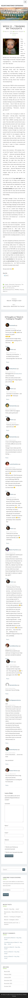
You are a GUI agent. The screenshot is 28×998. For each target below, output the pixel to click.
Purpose (22, 289)
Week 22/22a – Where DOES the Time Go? (14, 305)
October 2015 (7, 986)
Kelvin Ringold (19, 31)
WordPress (19, 994)
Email (6, 832)
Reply (6, 346)
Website (7, 840)
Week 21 (5, 291)
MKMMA (17, 289)
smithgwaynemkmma (15, 700)
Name (7, 825)
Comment (7, 803)
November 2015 (8, 983)
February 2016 (7, 974)
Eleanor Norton (13, 770)
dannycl (6, 947)
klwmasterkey (13, 406)
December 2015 (8, 980)
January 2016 (7, 977)
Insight (6, 284)
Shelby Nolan (12, 368)
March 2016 (7, 971)
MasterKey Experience (15, 284)
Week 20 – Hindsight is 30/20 (11, 919)
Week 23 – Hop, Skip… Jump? (11, 909)
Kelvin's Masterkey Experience (12, 6)
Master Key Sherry (14, 549)
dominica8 (12, 325)
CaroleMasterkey (13, 646)
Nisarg (14, 996)
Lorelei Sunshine (13, 464)
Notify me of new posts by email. (14, 852)
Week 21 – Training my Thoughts (12, 916)
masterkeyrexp (13, 749)
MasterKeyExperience (8, 289)
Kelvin (11, 349)
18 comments (14, 33)
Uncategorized (15, 286)
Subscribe (5, 894)
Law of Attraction (9, 288)
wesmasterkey (13, 685)
